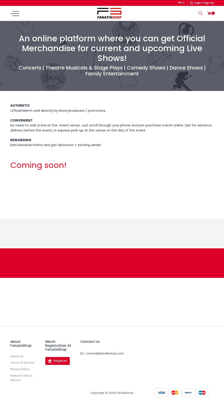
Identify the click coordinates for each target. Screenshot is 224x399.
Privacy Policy (19, 369)
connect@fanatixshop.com (104, 353)
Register (60, 360)
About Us (16, 356)
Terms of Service (22, 363)
